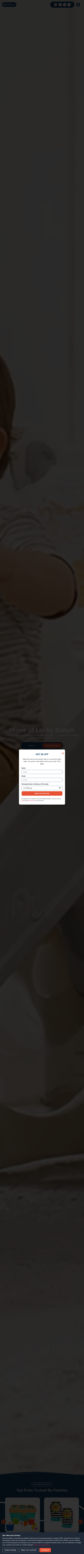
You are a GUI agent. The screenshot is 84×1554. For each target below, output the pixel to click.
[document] (42, 777)
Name (24, 768)
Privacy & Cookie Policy (42, 1545)
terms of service (32, 800)
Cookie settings (10, 1550)
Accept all (45, 1550)
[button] (63, 753)
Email (24, 776)
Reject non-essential (28, 1550)
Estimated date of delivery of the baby (35, 784)
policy (23, 800)
